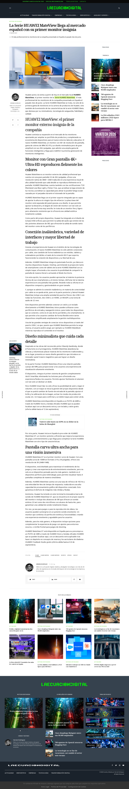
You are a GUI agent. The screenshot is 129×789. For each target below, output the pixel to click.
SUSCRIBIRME (50, 417)
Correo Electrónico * (50, 387)
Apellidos (46, 401)
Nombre (45, 394)
